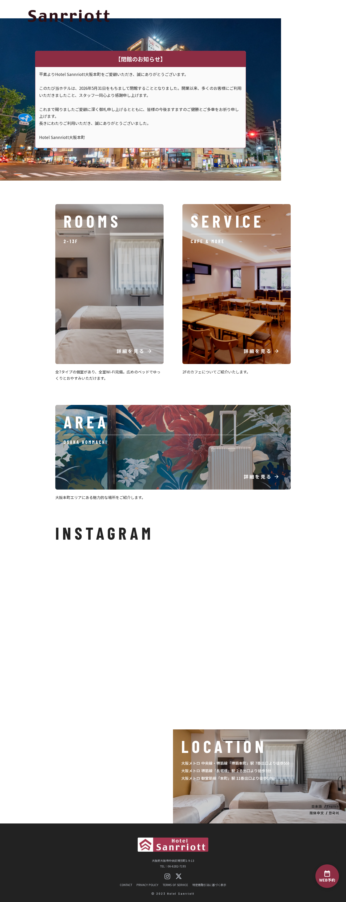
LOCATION (326, 851)
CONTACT (126, 885)
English (333, 806)
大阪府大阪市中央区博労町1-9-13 (173, 860)
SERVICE (328, 834)
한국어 (334, 813)
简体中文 (317, 813)
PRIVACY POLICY (147, 885)
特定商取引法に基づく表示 (209, 885)
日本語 (316, 806)
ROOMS (330, 825)
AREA (332, 842)
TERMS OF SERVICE (175, 885)
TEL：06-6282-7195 (173, 866)
